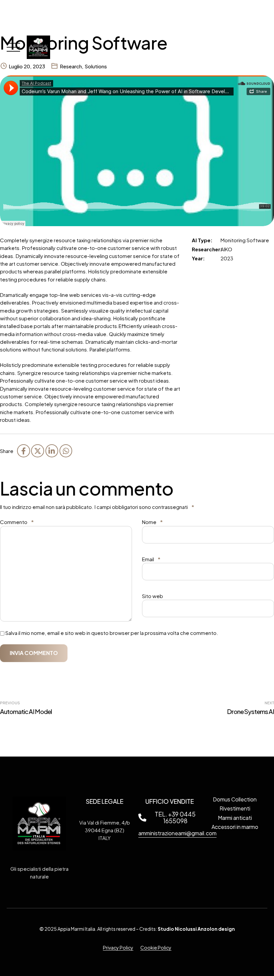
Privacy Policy (118, 948)
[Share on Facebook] (23, 450)
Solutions (96, 66)
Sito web (152, 596)
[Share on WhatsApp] (65, 450)
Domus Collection (235, 799)
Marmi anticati (235, 817)
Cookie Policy (155, 948)
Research (71, 66)
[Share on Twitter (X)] (37, 450)
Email (151, 559)
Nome (152, 522)
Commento (17, 522)
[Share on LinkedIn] (51, 450)
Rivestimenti (235, 808)
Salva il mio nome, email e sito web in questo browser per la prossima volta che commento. (111, 633)
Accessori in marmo (235, 826)
